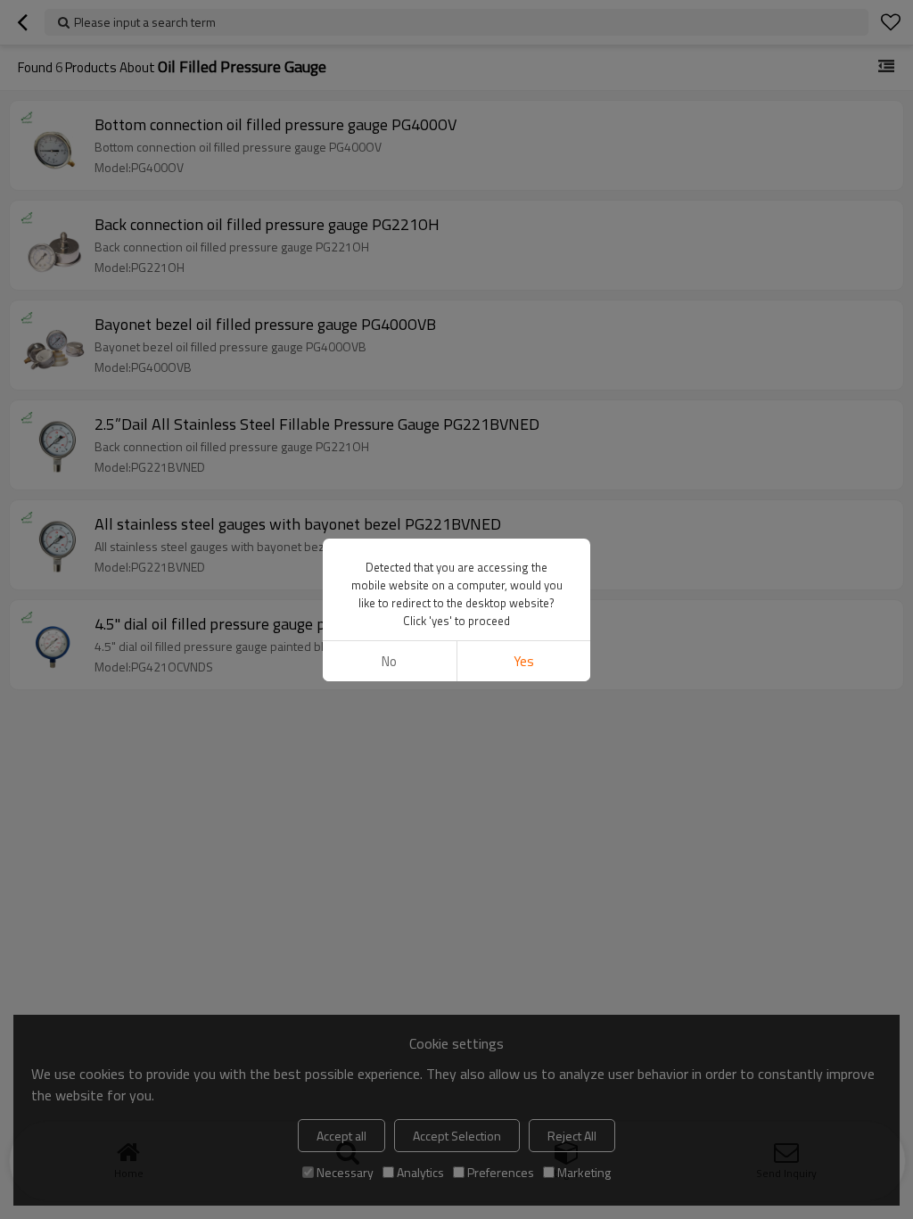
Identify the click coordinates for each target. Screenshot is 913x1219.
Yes (524, 661)
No (389, 661)
